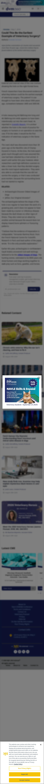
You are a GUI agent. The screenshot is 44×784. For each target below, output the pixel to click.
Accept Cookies (24, 780)
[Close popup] (38, 378)
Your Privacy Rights (24, 768)
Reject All (24, 774)
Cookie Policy (18, 764)
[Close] (40, 744)
